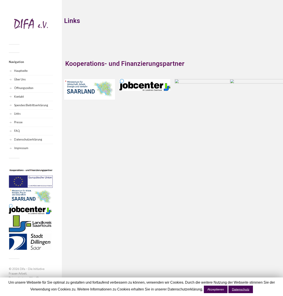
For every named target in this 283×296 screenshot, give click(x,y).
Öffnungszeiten (23, 88)
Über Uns (20, 79)
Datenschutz (240, 289)
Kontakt (19, 96)
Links (17, 113)
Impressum (21, 148)
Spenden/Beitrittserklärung (31, 105)
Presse (18, 122)
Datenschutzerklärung (28, 139)
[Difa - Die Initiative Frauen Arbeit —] (31, 23)
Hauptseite (21, 70)
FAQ (17, 131)
